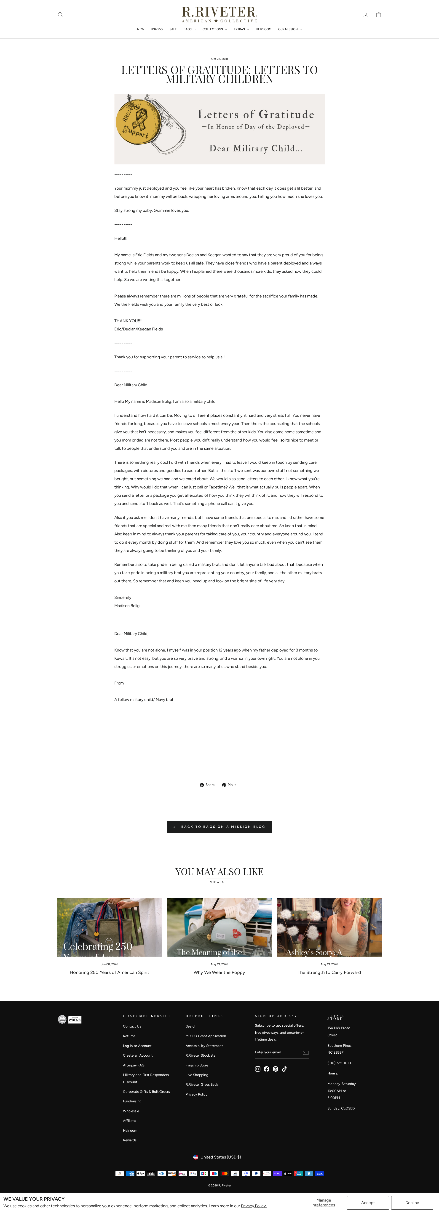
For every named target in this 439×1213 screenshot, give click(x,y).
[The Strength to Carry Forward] (329, 927)
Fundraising (132, 1101)
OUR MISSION (288, 29)
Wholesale (131, 1111)
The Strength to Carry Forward (329, 972)
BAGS (188, 29)
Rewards (130, 1140)
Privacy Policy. (254, 1205)
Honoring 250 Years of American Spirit (109, 972)
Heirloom (130, 1130)
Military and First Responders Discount (146, 1078)
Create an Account (138, 1055)
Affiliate (129, 1120)
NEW (140, 29)
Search (191, 1026)
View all (219, 882)
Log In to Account (137, 1046)
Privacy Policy (196, 1094)
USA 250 (157, 29)
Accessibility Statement (204, 1046)
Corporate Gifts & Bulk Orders (146, 1091)
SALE (173, 29)
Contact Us (132, 1026)
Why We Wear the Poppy (219, 972)
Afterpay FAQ (134, 1065)
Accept (368, 1202)
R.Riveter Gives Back (202, 1084)
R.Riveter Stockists (200, 1055)
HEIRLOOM (263, 29)
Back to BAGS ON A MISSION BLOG (222, 827)
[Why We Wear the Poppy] (219, 927)
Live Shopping (197, 1075)
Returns (129, 1036)
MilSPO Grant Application (206, 1036)
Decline (412, 1202)
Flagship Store (197, 1065)
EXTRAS (240, 29)
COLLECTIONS (213, 29)
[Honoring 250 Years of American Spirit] (109, 927)
